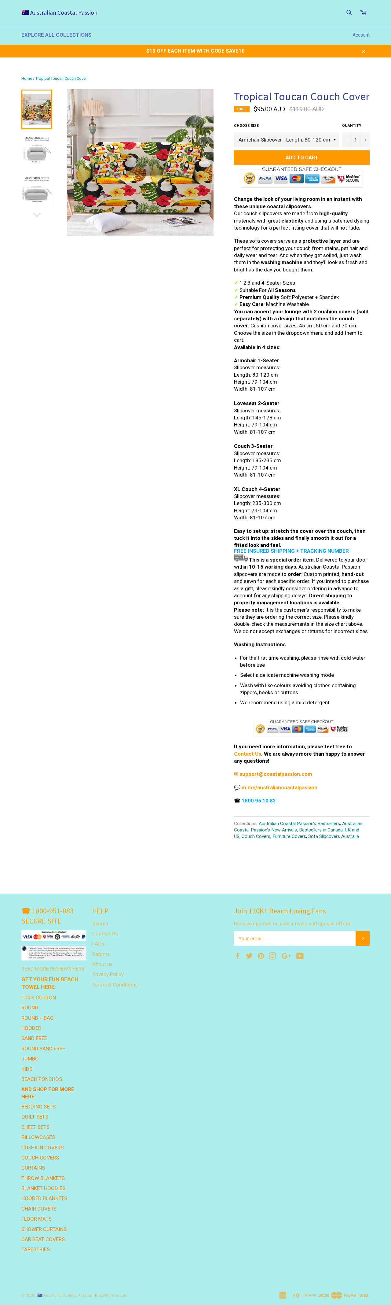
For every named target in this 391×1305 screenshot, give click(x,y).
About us (102, 964)
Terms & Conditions (115, 985)
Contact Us (247, 754)
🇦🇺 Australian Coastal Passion (59, 12)
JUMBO (30, 1059)
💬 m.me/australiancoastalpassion (275, 787)
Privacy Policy (108, 974)
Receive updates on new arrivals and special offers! (293, 923)
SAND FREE (34, 1038)
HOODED (31, 1028)
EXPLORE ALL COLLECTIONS (56, 35)
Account (361, 35)
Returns (101, 954)
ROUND (29, 1008)
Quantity (351, 125)
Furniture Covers (289, 836)
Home (26, 78)
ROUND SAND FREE (43, 1048)
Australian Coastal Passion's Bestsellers (299, 823)
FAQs (98, 944)
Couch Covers (256, 836)
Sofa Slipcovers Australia (333, 836)
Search (100, 923)
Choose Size (246, 125)
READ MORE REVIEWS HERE (52, 969)
